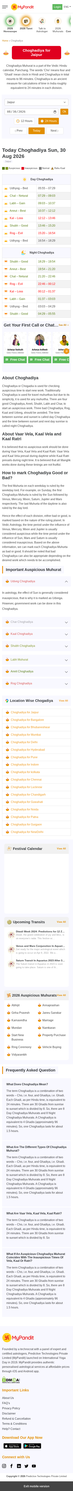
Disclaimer (9, 1413)
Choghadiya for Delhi (24, 742)
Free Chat (17, 359)
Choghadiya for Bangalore (27, 719)
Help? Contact (11, 1428)
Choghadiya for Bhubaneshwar (30, 727)
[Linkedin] (19, 1466)
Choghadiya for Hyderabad (28, 749)
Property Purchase (54, 1035)
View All (63, 700)
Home (5, 40)
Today (36, 130)
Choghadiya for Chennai (26, 779)
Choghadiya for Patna (24, 816)
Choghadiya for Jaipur (25, 712)
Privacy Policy (11, 1408)
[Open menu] (5, 7)
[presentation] (66, 351)
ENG (66, 7)
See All (62, 325)
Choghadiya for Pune (24, 757)
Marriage (48, 1020)
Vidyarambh (19, 1054)
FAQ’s (6, 1403)
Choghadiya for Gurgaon (26, 824)
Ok (64, 111)
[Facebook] (11, 1466)
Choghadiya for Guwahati (27, 801)
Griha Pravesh (21, 1012)
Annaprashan (50, 1005)
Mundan (17, 1027)
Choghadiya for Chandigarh (28, 794)
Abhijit (15, 1005)
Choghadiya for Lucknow (26, 787)
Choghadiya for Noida (24, 809)
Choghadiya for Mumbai (26, 734)
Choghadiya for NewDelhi (27, 831)
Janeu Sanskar (51, 1012)
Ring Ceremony (21, 1047)
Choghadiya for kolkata (25, 772)
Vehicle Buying (51, 1047)
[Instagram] (4, 1466)
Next (54, 130)
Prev (20, 130)
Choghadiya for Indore (25, 764)
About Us (8, 1397)
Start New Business (18, 1037)
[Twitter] (26, 1466)
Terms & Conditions (14, 1423)
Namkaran (48, 1027)
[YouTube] (33, 1466)
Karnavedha (19, 1020)
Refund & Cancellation (16, 1418)
